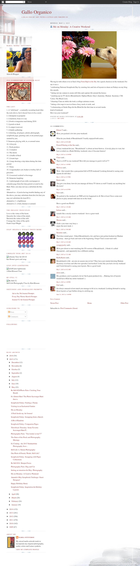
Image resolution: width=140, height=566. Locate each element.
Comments (14, 316)
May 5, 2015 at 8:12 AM (63, 269)
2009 (11, 527)
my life (61, 118)
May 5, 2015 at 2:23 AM (63, 217)
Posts (12, 312)
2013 (11, 513)
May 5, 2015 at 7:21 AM (63, 254)
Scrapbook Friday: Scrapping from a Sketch (27, 417)
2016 (11, 355)
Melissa (59, 167)
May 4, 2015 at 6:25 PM (63, 189)
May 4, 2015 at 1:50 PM (63, 164)
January (15, 504)
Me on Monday (16, 410)
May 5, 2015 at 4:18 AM (63, 242)
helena (58, 210)
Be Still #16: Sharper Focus (21, 463)
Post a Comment (55, 299)
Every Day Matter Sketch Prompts (24, 296)
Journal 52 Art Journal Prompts (23, 299)
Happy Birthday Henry (19, 483)
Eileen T (59, 130)
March (14, 497)
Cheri (58, 157)
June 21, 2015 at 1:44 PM (63, 294)
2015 (11, 359)
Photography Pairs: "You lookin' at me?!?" (26, 433)
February (15, 501)
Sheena (59, 220)
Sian (58, 192)
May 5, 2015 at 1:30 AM (63, 207)
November (16, 366)
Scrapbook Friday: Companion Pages (24, 424)
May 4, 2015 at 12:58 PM (63, 154)
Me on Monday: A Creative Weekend (71, 26)
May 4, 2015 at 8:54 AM (63, 142)
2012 (11, 516)
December (15, 362)
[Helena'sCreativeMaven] (26, 247)
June (13, 383)
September (16, 373)
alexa (58, 272)
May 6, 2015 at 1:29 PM (63, 282)
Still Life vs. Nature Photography (23, 449)
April (14, 494)
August (14, 376)
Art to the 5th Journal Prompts (23, 293)
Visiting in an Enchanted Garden (23, 406)
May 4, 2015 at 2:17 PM (63, 177)
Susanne (59, 232)
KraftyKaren (60, 257)
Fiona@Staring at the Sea (65, 145)
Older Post (124, 303)
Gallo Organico (37, 12)
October (15, 369)
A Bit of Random (17, 420)
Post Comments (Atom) (69, 308)
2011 (11, 520)
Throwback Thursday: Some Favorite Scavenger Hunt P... (24, 428)
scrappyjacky (61, 245)
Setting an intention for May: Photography (26, 470)
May (13, 387)
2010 (11, 523)
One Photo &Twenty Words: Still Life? (25, 453)
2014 (11, 509)
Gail (58, 285)
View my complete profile (27, 549)
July (13, 380)
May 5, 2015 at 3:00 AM (63, 229)
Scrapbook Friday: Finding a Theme (24, 402)
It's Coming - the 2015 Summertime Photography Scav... (24, 444)
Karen (58, 180)
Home (89, 303)
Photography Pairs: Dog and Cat (23, 466)
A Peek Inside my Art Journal (21, 413)
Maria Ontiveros (26, 537)
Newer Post (54, 303)
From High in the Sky (89, 81)
